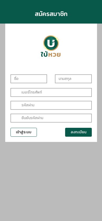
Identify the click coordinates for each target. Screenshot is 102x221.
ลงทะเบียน (78, 132)
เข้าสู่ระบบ (23, 132)
